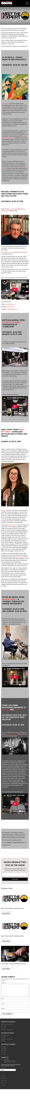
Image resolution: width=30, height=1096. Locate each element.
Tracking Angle (14, 209)
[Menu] (27, 3)
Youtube (3, 1050)
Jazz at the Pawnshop (12, 734)
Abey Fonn (4, 510)
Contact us (4, 1057)
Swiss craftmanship (7, 1039)
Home (7, 22)
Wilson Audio (9, 599)
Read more (6, 913)
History (3, 1037)
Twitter (3, 1052)
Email (2, 1003)
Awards (3, 1041)
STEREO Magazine (11, 322)
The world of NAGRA (7, 1033)
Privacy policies (4, 1080)
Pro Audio (4, 1026)
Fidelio (5, 710)
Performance (5, 1035)
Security (3, 1028)
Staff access (3, 1085)
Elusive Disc (19, 557)
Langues (3, 1068)
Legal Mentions (4, 1078)
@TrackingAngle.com (12, 309)
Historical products (7, 1029)
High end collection (7, 1024)
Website (3, 1008)
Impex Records (12, 525)
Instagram (4, 1048)
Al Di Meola (5, 103)
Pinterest (4, 1054)
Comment (3, 982)
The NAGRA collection (8, 1021)
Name (3, 998)
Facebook (4, 1046)
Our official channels (8, 1044)
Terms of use (3, 1082)
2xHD (16, 710)
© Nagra (2, 1075)
